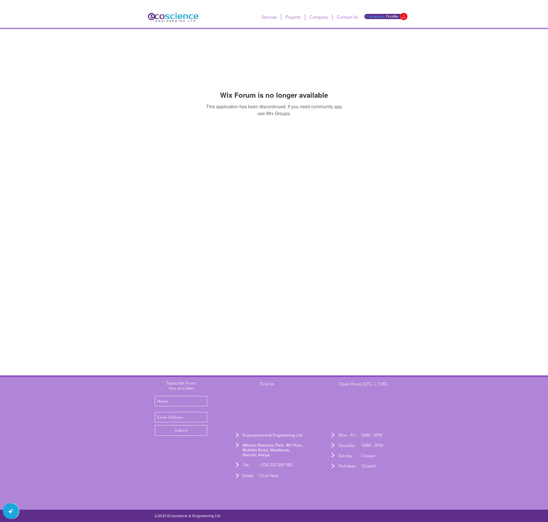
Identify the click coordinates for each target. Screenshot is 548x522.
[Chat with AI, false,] (11, 511)
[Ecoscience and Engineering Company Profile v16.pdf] (386, 17)
